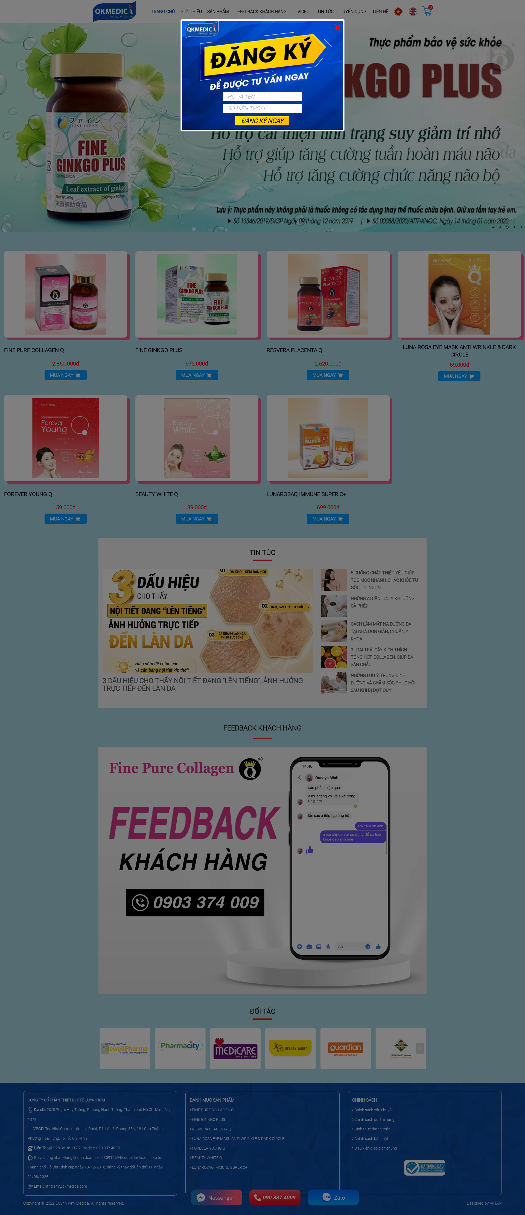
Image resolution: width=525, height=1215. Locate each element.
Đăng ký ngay (262, 120)
